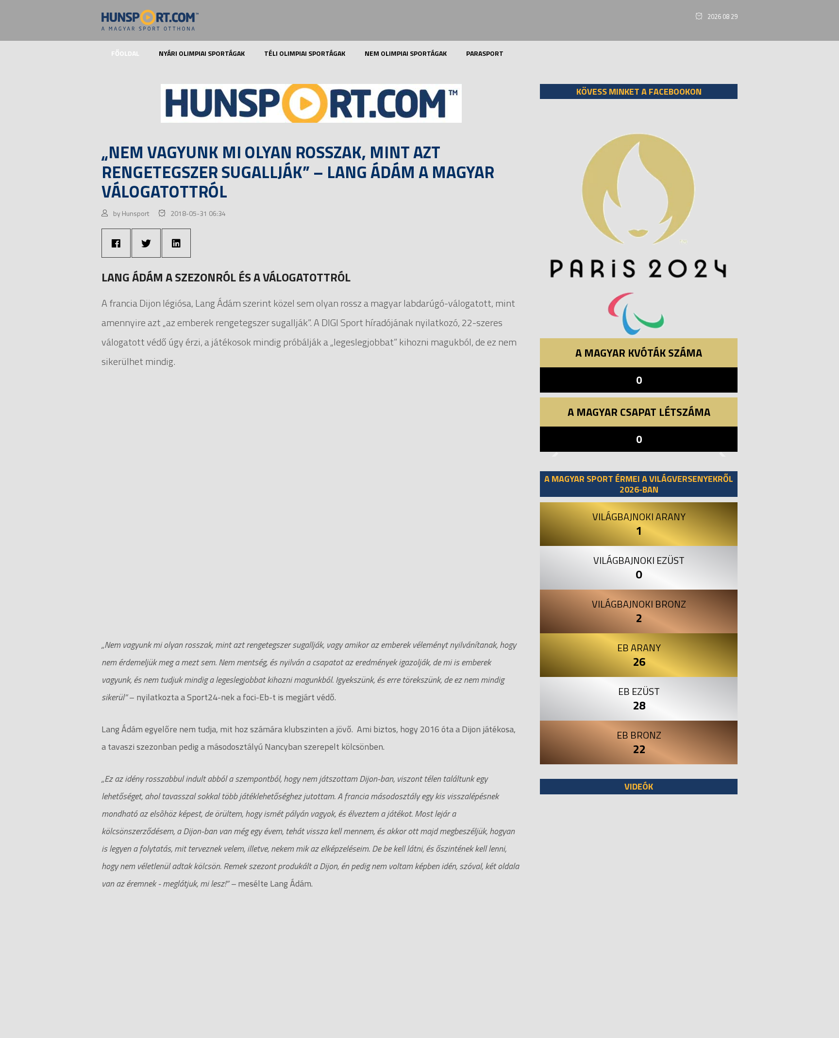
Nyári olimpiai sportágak (202, 53)
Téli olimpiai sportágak (304, 53)
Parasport (484, 53)
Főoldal (125, 53)
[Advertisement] (639, 921)
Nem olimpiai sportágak (406, 53)
